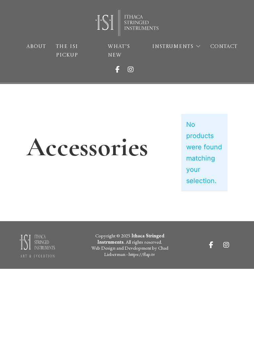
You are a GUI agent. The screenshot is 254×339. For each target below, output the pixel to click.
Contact (223, 46)
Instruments (172, 46)
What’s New (119, 51)
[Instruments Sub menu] (198, 46)
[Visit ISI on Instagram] (133, 69)
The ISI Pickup (67, 51)
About (36, 46)
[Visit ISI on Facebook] (120, 69)
